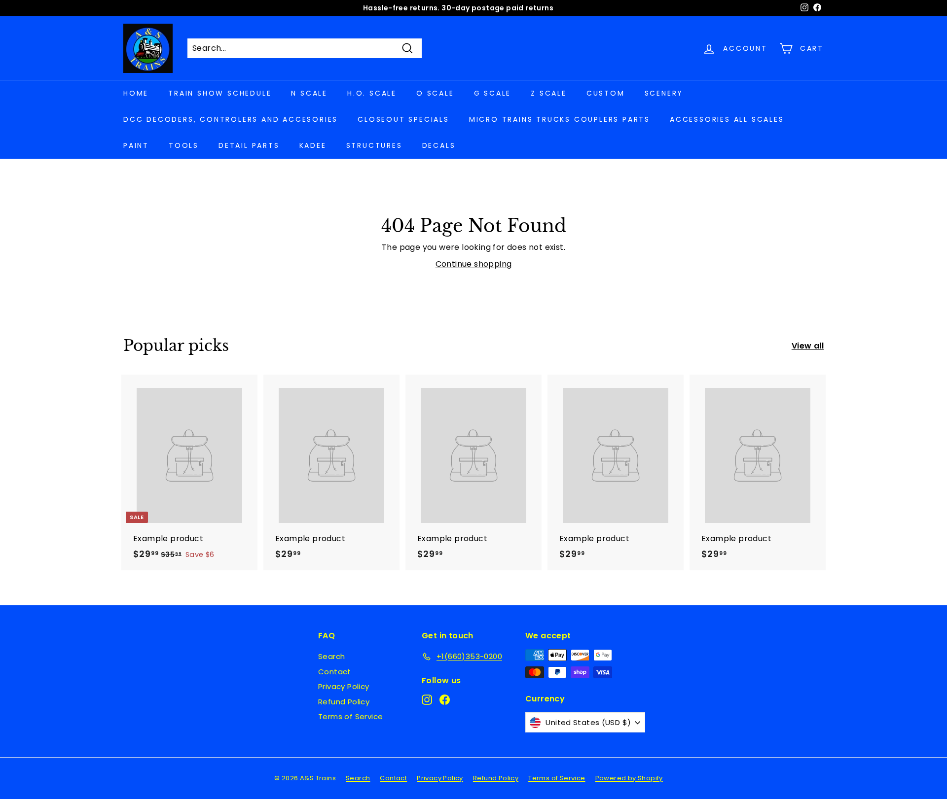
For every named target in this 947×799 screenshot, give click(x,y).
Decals (439, 145)
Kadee (313, 145)
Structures (374, 145)
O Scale (435, 93)
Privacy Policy (343, 686)
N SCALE (309, 93)
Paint (136, 145)
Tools (184, 145)
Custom (605, 93)
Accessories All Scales (727, 119)
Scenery (664, 93)
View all (808, 345)
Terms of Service (350, 716)
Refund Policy (343, 701)
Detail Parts (249, 145)
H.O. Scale (372, 93)
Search (331, 656)
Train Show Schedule (219, 93)
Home (135, 93)
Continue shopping (474, 264)
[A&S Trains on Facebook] (444, 699)
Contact (334, 671)
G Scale (492, 93)
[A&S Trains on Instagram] (427, 699)
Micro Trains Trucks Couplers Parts (559, 119)
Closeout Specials (403, 119)
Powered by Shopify (629, 778)
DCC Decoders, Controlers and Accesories (230, 119)
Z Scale (549, 93)
